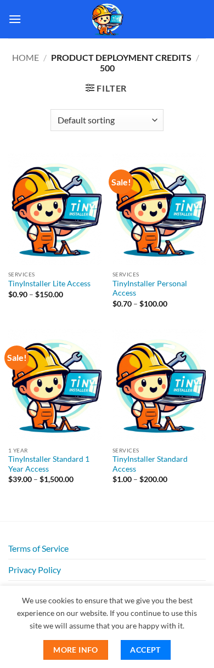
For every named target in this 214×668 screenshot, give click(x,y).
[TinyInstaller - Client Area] (107, 19)
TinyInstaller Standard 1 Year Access (48, 464)
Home (25, 57)
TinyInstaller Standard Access (150, 464)
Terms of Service (38, 548)
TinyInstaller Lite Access (49, 283)
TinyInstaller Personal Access (149, 288)
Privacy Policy (34, 569)
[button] (14, 18)
